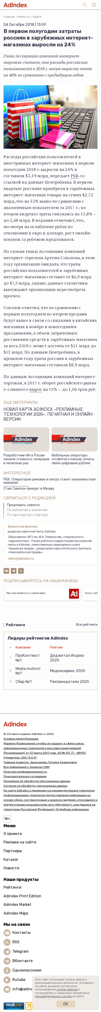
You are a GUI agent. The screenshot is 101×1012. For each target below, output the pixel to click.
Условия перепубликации (21, 738)
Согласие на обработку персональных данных (35, 785)
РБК (75, 175)
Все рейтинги (86, 625)
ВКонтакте (22, 961)
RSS (15, 942)
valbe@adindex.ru (21, 558)
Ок (65, 1004)
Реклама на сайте (20, 842)
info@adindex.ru (27, 989)
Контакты (21, 933)
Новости (24, 16)
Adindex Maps (16, 913)
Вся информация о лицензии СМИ (27, 767)
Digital (37, 16)
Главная (9, 16)
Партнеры (13, 851)
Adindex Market (17, 904)
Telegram (20, 951)
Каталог (11, 859)
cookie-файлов (67, 989)
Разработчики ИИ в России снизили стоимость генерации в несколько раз (26, 459)
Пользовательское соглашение (25, 776)
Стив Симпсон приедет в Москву (29, 489)
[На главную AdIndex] (50, 724)
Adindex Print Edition (22, 896)
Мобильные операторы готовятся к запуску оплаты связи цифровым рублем (73, 459)
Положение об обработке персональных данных (37, 781)
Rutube (18, 980)
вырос (35, 389)
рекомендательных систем (53, 996)
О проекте (13, 833)
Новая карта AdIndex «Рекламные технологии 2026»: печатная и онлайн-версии (49, 415)
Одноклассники (26, 970)
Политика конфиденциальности (25, 771)
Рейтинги (12, 887)
